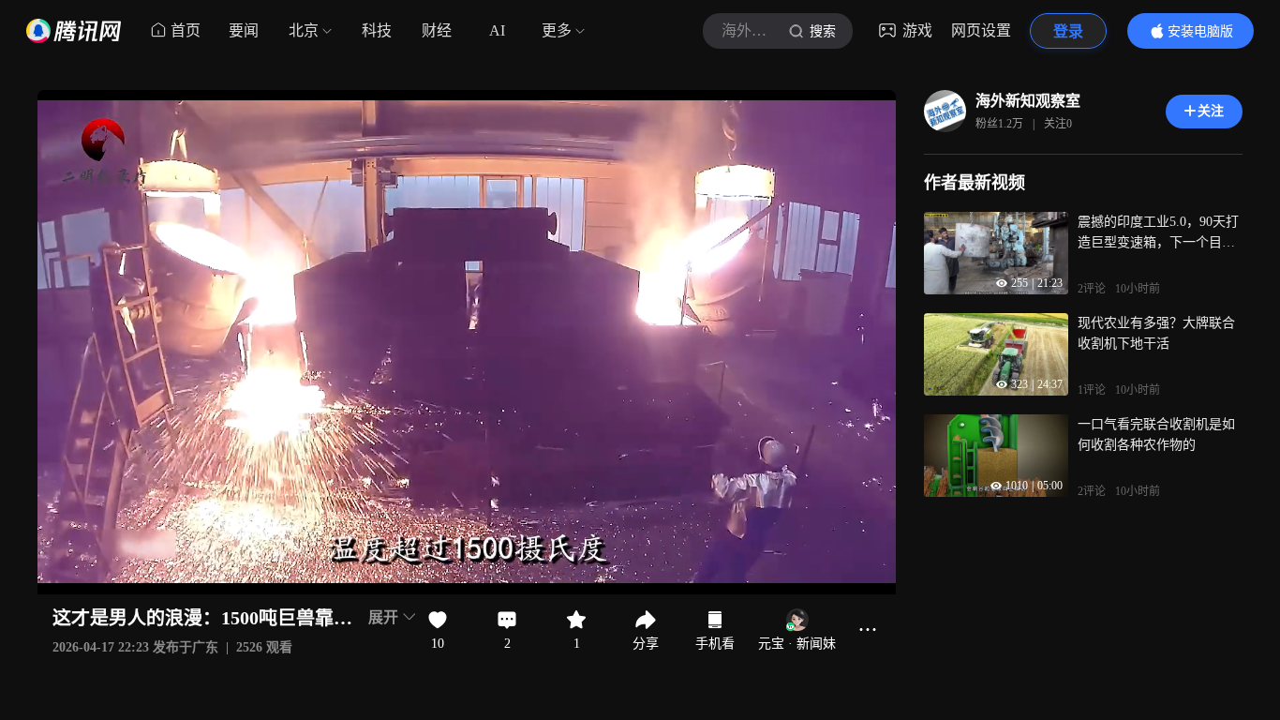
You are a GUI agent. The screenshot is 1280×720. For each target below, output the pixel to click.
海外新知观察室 (1027, 101)
